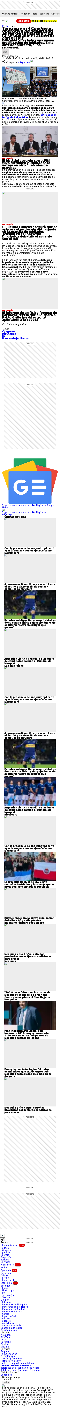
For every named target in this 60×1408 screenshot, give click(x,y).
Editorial (6, 1302)
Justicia (6, 1253)
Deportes (6, 1273)
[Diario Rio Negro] (3, 1385)
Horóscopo (8, 1290)
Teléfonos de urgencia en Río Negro (20, 1368)
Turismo (5, 1260)
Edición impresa (9, 1330)
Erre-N (6, 1278)
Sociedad (6, 1286)
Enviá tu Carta (9, 1316)
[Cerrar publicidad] (2, 1235)
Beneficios (6, 1375)
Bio (4, 1293)
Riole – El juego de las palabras (17, 1363)
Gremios (6, 1250)
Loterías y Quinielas (11, 1358)
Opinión (5, 1300)
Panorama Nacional (12, 1311)
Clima (5, 1288)
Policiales (6, 1318)
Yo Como (6, 1297)
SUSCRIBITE (44, 21)
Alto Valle (5, 1337)
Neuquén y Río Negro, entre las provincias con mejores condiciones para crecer (28, 956)
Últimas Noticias (12, 1245)
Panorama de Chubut (13, 1309)
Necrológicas (8, 1356)
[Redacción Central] (5, 49)
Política (6, 26)
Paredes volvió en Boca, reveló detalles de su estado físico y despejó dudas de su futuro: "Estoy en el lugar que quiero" (30, 624)
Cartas (5, 1314)
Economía (6, 1257)
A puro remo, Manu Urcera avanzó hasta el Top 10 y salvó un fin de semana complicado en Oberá (29, 587)
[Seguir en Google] (3, 103)
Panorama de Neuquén (14, 1304)
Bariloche (44, 13)
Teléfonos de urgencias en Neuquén (20, 1370)
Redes (4, 1267)
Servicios (5, 1262)
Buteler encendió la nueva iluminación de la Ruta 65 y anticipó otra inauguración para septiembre (29, 920)
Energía (5, 1255)
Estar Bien (9, 1283)
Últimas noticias (10, 13)
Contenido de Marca (11, 1328)
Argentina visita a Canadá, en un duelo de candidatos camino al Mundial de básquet (29, 661)
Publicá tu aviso (9, 1354)
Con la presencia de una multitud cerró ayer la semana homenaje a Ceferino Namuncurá (29, 551)
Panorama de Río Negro (15, 1307)
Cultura (4, 1275)
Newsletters (10, 1264)
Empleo (5, 1351)
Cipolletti (5, 1344)
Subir (6, 1382)
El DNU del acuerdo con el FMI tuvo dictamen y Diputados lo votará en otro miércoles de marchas (26, 164)
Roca (34, 13)
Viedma (5, 1347)
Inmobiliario (7, 1323)
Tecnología (8, 1295)
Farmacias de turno (11, 1361)
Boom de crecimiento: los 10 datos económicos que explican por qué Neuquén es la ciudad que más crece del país (28, 1073)
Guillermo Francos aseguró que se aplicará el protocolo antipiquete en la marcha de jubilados (29, 229)
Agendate (8, 1270)
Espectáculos (9, 1280)
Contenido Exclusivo (11, 1325)
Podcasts (6, 1321)
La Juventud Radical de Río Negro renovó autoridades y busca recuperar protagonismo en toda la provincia (29, 884)
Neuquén (25, 13)
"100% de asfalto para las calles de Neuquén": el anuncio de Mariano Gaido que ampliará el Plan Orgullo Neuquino (27, 996)
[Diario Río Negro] (7, 21)
